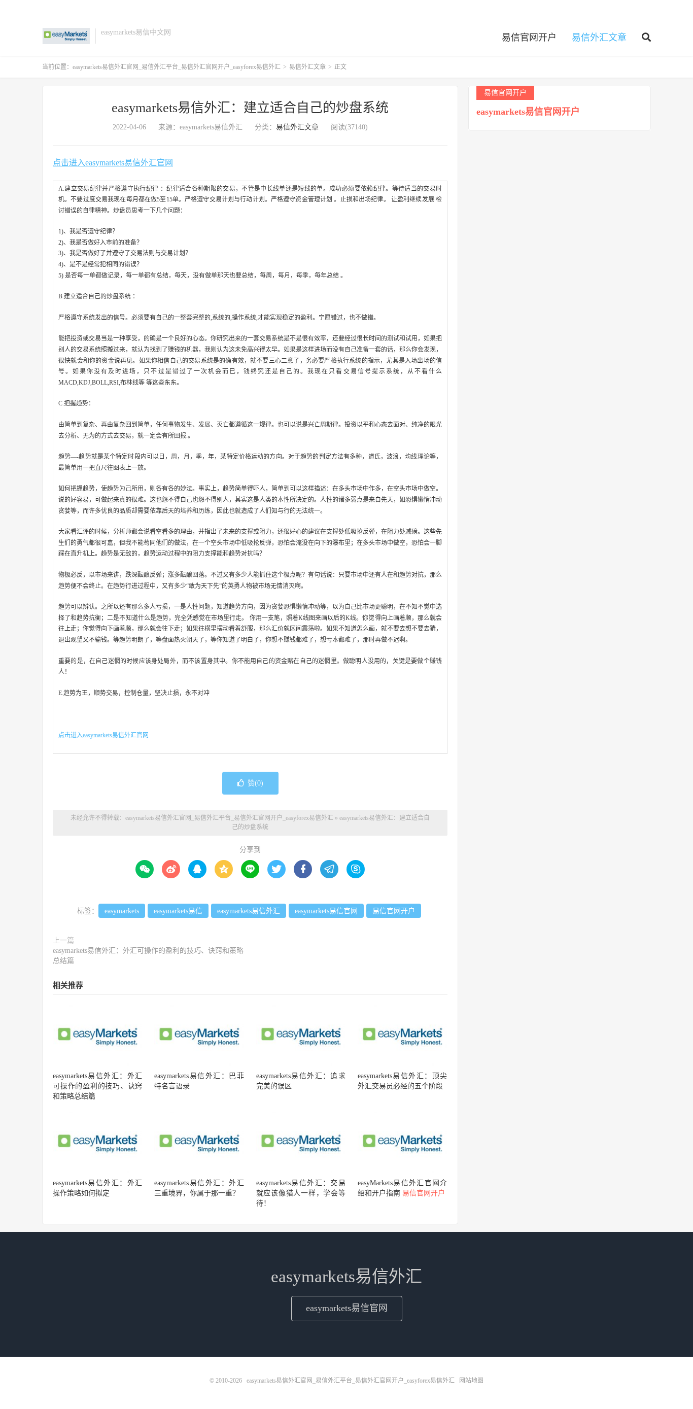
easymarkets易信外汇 (248, 911)
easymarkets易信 (178, 911)
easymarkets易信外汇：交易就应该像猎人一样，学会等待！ (300, 1193)
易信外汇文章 (599, 37)
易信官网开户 (529, 37)
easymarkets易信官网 (326, 911)
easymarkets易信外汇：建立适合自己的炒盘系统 (250, 107)
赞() (255, 783)
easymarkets (122, 911)
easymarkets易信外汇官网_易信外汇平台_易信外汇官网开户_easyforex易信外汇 (66, 36)
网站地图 (471, 1380)
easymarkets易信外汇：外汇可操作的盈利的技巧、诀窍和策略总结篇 (148, 956)
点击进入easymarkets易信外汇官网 (113, 162)
